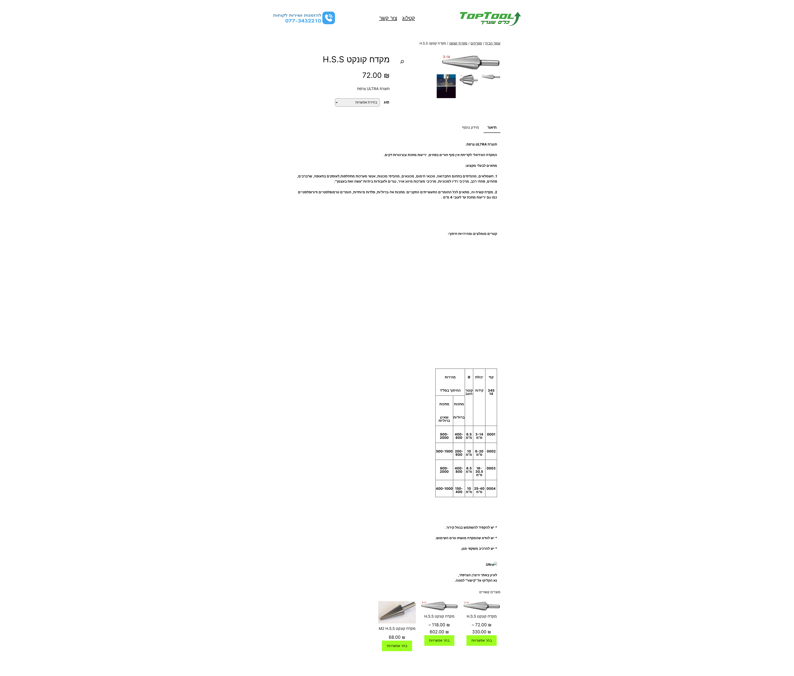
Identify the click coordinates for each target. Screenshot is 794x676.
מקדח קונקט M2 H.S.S (397, 628)
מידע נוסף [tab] (470, 127)
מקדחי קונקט (458, 43)
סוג (386, 102)
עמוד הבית (492, 43)
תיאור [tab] (492, 127)
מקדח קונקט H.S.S (482, 616)
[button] (402, 62)
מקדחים (476, 43)
